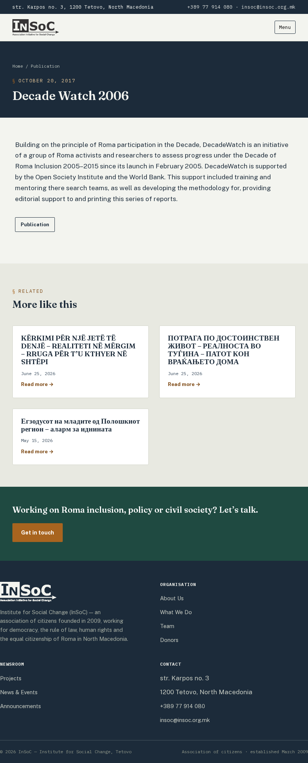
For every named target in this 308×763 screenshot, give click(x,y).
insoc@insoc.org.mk (269, 7)
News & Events (19, 692)
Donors (169, 640)
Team (167, 626)
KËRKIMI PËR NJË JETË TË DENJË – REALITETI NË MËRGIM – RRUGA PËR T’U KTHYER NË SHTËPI (78, 349)
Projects (10, 678)
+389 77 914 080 (210, 7)
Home (17, 66)
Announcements (20, 706)
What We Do (176, 612)
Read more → (37, 384)
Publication (45, 66)
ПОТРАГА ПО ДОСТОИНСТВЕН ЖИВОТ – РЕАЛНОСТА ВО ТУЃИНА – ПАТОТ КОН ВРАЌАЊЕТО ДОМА (223, 349)
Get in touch (37, 532)
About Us (172, 598)
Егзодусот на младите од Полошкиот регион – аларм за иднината (80, 424)
